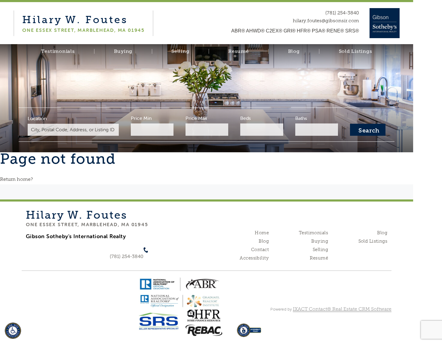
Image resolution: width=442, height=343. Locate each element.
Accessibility (254, 258)
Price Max (196, 118)
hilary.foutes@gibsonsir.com (326, 20)
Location (37, 118)
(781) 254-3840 (342, 13)
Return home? (16, 179)
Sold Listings (355, 51)
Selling (180, 51)
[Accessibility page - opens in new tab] (249, 333)
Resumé (238, 51)
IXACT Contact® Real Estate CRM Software (342, 309)
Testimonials (58, 51)
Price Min (141, 118)
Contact (260, 249)
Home (262, 232)
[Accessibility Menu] (13, 330)
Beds (245, 118)
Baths (301, 118)
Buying (123, 51)
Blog (294, 51)
